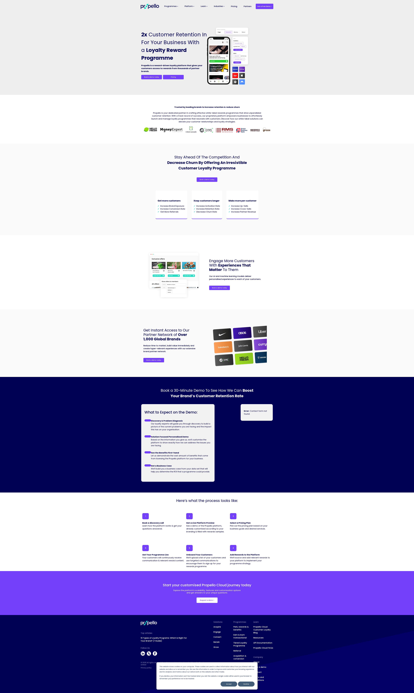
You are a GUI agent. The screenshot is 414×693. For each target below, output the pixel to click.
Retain (216, 642)
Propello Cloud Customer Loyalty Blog (262, 629)
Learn (203, 6)
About (256, 662)
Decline (246, 684)
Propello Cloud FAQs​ (263, 647)
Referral (237, 650)
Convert (217, 637)
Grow (216, 647)
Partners (247, 6)
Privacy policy (146, 668)
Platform (189, 6)
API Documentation (262, 642)
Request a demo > (207, 600)
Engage (217, 632)
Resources (258, 637)
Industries (218, 6)
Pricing (234, 6)
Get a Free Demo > (264, 6)
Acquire (217, 626)
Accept (229, 684)
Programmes (170, 6)
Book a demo (259, 667)
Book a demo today (151, 77)
